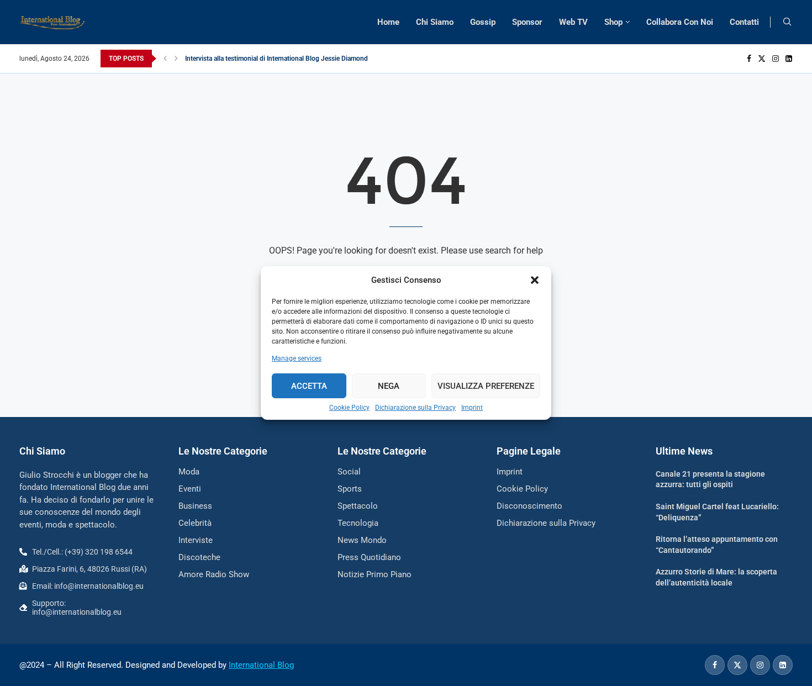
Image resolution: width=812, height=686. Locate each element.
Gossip (482, 22)
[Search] (787, 22)
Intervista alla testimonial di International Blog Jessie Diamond (276, 58)
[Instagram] (775, 58)
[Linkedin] (789, 58)
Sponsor (527, 22)
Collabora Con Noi (679, 22)
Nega (388, 386)
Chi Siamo (435, 22)
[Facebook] (749, 58)
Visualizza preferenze (485, 386)
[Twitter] (761, 58)
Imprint (472, 407)
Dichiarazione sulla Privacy (415, 407)
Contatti (744, 22)
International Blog (261, 665)
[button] (534, 280)
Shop (613, 22)
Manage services (296, 358)
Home (388, 22)
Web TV (573, 22)
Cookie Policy (349, 407)
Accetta (309, 386)
